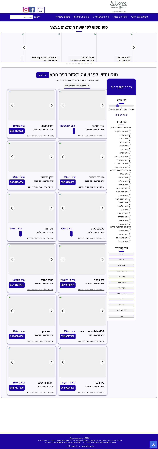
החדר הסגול (47, 280)
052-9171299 (16, 387)
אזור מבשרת (123, 220)
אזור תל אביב (123, 184)
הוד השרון (37, 129)
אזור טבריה (124, 153)
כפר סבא (88, 283)
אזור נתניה (124, 174)
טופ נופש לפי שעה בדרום (121, 227)
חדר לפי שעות (75, 446)
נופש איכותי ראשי (139, 16)
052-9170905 (16, 131)
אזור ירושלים (123, 216)
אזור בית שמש (122, 213)
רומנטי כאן (47, 331)
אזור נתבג (124, 209)
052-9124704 (16, 285)
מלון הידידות (46, 177)
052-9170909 (67, 182)
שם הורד (48, 229)
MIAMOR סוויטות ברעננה (91, 331)
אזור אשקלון (123, 230)
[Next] (133, 47)
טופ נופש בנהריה (81, 16)
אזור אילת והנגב (122, 238)
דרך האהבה (47, 126)
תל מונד (89, 232)
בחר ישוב (42, 75)
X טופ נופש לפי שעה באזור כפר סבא (77, 86)
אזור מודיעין (123, 195)
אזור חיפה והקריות (121, 131)
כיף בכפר (99, 280)
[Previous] (24, 47)
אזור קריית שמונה (121, 156)
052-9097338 (67, 336)
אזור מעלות (123, 145)
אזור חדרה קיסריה (121, 163)
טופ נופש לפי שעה (91, 80)
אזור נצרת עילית (122, 160)
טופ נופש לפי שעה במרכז (121, 170)
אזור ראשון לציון (121, 199)
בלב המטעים (97, 229)
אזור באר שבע (122, 234)
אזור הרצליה (123, 181)
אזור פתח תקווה (122, 191)
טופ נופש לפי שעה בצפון (121, 127)
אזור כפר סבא (123, 177)
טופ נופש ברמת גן (101, 16)
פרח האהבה (98, 126)
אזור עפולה (124, 142)
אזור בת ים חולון (122, 188)
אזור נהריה (124, 135)
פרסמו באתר (40, 10)
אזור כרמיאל (123, 138)
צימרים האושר (96, 177)
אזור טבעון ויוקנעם (121, 167)
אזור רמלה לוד (122, 206)
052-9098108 (16, 336)
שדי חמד (89, 129)
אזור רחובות (123, 202)
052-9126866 (16, 182)
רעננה (90, 335)
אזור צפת (124, 149)
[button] (153, 444)
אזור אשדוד (123, 224)
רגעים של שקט (45, 383)
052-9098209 (67, 285)
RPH (68, 446)
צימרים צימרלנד (63, 16)
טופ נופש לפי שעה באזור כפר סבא (69, 80)
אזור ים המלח (123, 241)
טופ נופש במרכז (120, 16)
